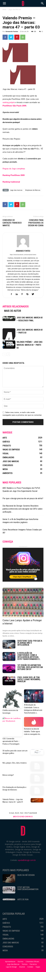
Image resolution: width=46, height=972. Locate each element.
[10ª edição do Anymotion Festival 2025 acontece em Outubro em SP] (9, 668)
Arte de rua (22, 899)
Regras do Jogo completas (14, 169)
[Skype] (28, 294)
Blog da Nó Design (25, 875)
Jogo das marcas (16, 190)
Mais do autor (12, 310)
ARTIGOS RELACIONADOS (16, 306)
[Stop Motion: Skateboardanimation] (9, 889)
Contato (30, 967)
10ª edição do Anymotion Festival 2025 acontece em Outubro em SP (30, 667)
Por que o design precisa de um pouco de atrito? (23, 498)
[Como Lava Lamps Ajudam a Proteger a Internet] (23, 602)
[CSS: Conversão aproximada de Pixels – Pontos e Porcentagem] (12, 726)
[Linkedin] (18, 294)
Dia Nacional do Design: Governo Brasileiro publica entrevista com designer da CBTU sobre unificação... (22, 508)
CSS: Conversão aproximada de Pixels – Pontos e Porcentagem (11, 741)
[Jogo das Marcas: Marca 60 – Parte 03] (9, 334)
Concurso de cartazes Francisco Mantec (12, 223)
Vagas (38, 967)
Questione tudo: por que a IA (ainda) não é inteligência (29, 643)
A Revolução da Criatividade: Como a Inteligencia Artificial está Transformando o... (29, 656)
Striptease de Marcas (32, 190)
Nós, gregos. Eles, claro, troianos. (15, 763)
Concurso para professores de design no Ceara (35, 223)
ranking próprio (9, 102)
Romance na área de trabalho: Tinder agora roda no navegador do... (32, 731)
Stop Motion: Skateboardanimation (27, 888)
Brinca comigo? (8, 775)
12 (42, 31)
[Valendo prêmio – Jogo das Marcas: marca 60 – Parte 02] (9, 344)
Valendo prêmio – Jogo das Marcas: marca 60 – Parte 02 (29, 345)
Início (4, 9)
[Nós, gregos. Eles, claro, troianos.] (37, 766)
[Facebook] (12, 294)
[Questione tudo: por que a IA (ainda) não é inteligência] (9, 644)
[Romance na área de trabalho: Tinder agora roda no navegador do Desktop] (34, 722)
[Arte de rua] (9, 899)
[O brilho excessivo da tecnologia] (12, 698)
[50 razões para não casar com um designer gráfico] (37, 752)
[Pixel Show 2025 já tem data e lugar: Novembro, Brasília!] (9, 680)
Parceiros (33, 964)
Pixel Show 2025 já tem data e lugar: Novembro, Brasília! (28, 679)
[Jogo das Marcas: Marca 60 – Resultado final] (9, 318)
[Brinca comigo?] (37, 778)
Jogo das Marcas (15, 9)
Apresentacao (10, 961)
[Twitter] (34, 294)
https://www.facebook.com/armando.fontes (23, 254)
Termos (24, 964)
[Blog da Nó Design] (9, 878)
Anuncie (22, 967)
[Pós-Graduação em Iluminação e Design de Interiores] (37, 790)
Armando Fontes (12, 31)
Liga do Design (11, 967)
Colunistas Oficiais (32, 961)
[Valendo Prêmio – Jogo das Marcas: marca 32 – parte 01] (37, 800)
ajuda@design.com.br (27, 860)
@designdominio (23, 816)
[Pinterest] (23, 294)
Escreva (20, 961)
